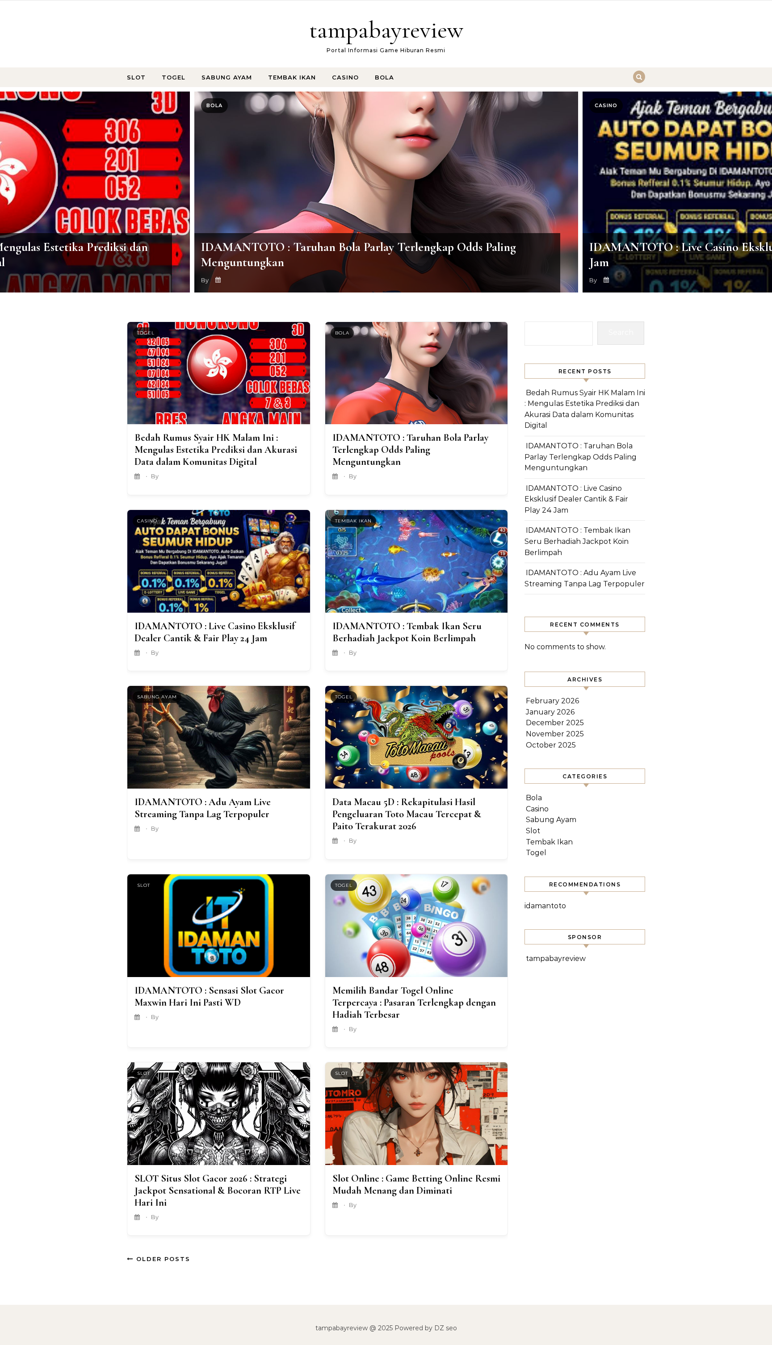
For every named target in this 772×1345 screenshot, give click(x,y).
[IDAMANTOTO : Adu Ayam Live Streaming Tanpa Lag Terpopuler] (218, 737)
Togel (173, 77)
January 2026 (550, 712)
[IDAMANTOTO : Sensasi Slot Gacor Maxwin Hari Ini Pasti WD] (218, 925)
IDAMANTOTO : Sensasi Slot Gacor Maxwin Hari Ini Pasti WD (209, 996)
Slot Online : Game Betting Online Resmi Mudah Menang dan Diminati (416, 1184)
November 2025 (555, 734)
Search (621, 332)
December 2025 (555, 722)
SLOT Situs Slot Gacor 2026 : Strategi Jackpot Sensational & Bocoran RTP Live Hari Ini (217, 1190)
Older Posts (162, 1258)
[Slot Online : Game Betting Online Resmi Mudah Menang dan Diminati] (416, 1113)
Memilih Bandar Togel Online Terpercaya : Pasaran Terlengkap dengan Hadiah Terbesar (414, 1002)
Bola (384, 77)
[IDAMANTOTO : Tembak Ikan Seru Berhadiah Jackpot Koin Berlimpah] (416, 561)
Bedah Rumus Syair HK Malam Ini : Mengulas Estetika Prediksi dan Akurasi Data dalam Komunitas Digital (215, 449)
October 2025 (551, 745)
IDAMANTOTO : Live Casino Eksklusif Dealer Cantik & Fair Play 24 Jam (214, 632)
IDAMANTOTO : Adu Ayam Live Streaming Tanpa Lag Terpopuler (202, 808)
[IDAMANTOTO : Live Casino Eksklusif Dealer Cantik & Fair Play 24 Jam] (218, 561)
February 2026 (552, 701)
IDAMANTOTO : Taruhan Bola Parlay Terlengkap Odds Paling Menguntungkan (410, 449)
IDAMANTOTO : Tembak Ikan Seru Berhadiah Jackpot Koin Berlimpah (407, 632)
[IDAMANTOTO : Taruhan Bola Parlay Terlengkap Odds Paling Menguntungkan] (416, 373)
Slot (136, 77)
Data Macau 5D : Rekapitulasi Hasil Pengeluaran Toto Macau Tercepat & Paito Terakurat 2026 (406, 814)
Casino (345, 77)
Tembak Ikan (292, 77)
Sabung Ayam (226, 77)
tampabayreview (386, 29)
